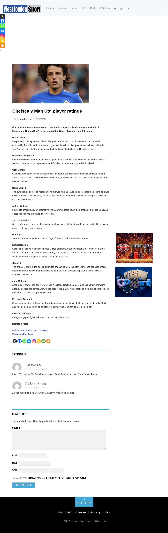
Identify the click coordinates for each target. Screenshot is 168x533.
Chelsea (63, 8)
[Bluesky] (29, 341)
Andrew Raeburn (24, 119)
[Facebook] (19, 341)
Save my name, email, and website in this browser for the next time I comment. (51, 477)
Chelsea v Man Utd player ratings (47, 111)
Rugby (93, 8)
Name (15, 455)
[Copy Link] (39, 341)
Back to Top (84, 503)
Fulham (74, 8)
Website (15, 470)
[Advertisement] (84, 40)
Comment (17, 427)
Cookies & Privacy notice (92, 512)
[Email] (43, 341)
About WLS (65, 512)
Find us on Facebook (22, 334)
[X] (15, 341)
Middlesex (105, 8)
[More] (48, 341)
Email (15, 462)
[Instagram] (34, 341)
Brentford (50, 8)
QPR (84, 8)
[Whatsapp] (24, 341)
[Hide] (1, 50)
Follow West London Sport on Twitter (30, 330)
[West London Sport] (22, 11)
